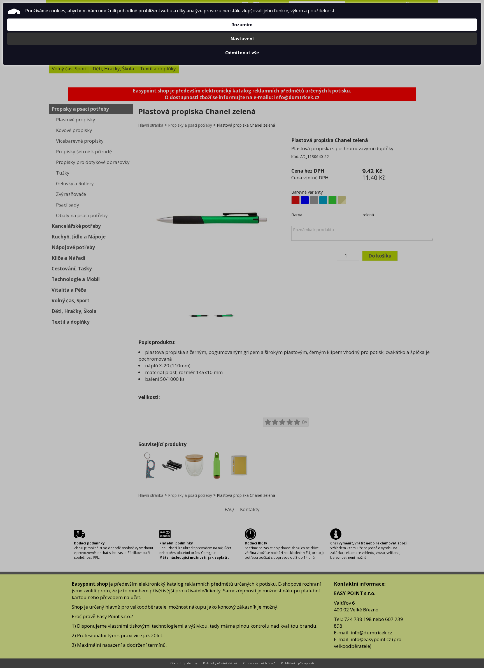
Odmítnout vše (242, 53)
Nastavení (242, 39)
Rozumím (242, 25)
